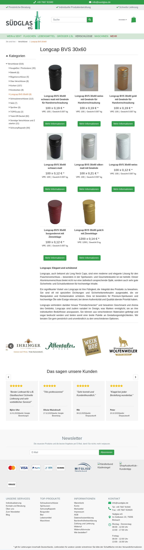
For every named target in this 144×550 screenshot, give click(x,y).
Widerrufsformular (82, 529)
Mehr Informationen (55, 124)
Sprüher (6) (15, 107)
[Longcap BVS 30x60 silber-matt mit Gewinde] (89, 146)
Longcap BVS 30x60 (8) (21, 94)
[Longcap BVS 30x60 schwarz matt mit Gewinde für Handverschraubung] (55, 77)
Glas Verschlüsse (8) (19, 81)
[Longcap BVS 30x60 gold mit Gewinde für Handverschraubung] (123, 77)
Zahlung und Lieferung (84, 523)
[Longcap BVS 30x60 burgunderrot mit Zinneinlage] (55, 212)
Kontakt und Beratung (15, 506)
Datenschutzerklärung (84, 518)
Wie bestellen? (80, 532)
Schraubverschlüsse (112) (21, 99)
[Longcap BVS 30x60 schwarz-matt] (55, 146)
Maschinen (101, 36)
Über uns (10, 509)
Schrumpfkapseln (48, 509)
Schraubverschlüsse (49, 503)
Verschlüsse (84, 36)
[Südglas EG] (26, 20)
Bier (42, 515)
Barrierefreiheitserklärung (85, 520)
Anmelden (122, 20)
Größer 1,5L (65, 36)
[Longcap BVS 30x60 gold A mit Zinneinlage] (89, 212)
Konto (76, 506)
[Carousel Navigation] (72, 377)
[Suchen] (90, 19)
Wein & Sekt (14, 36)
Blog (8, 515)
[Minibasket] (133, 20)
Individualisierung (13, 503)
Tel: (121, 507)
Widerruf (78, 526)
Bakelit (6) (14, 72)
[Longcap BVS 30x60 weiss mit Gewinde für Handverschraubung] (89, 77)
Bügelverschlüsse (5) (19, 77)
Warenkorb (79, 503)
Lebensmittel (46, 36)
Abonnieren (106, 452)
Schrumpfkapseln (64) (20, 128)
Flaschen (29, 36)
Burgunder (45, 512)
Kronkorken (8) (17, 90)
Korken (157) (16, 85)
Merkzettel (78, 509)
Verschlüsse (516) (15, 64)
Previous (11, 346)
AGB (76, 515)
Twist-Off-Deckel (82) (19, 116)
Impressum (79, 512)
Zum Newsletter (13, 512)
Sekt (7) (13, 103)
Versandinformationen (132, 547)
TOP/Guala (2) (16, 112)
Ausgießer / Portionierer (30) (23, 68)
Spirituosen (45, 506)
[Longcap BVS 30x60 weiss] (123, 146)
